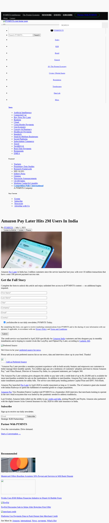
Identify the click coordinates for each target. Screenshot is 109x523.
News (34, 521)
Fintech (57, 60)
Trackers (17, 164)
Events (57, 15)
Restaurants (19, 151)
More (57, 100)
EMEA (17, 153)
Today (57, 40)
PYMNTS (8, 227)
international (26, 521)
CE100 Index (19, 181)
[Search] (105, 25)
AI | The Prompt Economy (57, 66)
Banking (17, 120)
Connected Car (20, 115)
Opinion (17, 176)
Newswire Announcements (25, 178)
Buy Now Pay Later (22, 117)
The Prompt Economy (31, 15)
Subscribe (18, 201)
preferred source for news (30, 350)
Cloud (16, 122)
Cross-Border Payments (24, 124)
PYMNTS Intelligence (11, 15)
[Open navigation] (4, 24)
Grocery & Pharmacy (23, 129)
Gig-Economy (20, 127)
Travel (16, 144)
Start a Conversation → (11, 434)
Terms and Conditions (59, 329)
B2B (57, 46)
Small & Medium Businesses (26, 136)
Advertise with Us (22, 206)
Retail (57, 53)
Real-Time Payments (22, 148)
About (5, 18)
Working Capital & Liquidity (26, 183)
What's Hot (51, 521)
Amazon (16, 521)
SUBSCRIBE (68, 15)
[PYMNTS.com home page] (15, 21)
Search (37, 35)
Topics (10, 107)
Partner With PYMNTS (87, 15)
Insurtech (18, 134)
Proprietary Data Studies (24, 166)
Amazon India (59, 338)
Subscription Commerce (24, 141)
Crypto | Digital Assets (57, 73)
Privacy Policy (41, 329)
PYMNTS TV (59, 30)
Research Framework (23, 169)
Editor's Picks (19, 174)
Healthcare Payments (23, 132)
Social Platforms (21, 139)
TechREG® (19, 146)
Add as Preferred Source (16, 362)
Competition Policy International (28, 186)
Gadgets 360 (84, 341)
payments (42, 521)
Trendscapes (57, 86)
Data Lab (57, 93)
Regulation (57, 80)
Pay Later (13, 272)
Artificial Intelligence (23, 112)
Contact (12, 18)
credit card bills (54, 399)
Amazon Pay (6, 392)
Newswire (47, 15)
